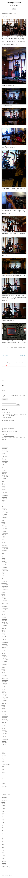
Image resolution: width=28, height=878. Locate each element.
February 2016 (4, 472)
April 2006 (3, 653)
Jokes (3, 756)
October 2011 (4, 550)
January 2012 (4, 545)
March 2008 (4, 617)
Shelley (3, 811)
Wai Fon (3, 803)
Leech (3, 820)
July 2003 (3, 705)
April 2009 (3, 597)
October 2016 (4, 462)
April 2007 (3, 634)
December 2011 (5, 547)
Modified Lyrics (4, 759)
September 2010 (5, 570)
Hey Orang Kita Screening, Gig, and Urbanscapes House (12, 418)
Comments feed (5, 784)
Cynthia (3, 808)
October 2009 (4, 587)
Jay (2, 828)
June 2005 (3, 669)
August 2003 (4, 703)
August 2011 (4, 553)
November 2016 (5, 461)
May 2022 (3, 453)
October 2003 (4, 700)
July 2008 (3, 611)
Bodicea (3, 805)
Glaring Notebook (14, 3)
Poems (3, 766)
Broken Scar (4, 864)
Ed (2, 833)
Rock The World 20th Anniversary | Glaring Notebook (12, 433)
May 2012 (3, 539)
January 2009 (4, 601)
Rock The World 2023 (6, 412)
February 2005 (4, 675)
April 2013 (3, 525)
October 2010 (4, 569)
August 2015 (4, 481)
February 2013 (4, 526)
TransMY (3, 856)
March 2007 (4, 636)
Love (2, 758)
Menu (14, 8)
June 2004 (3, 687)
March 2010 (4, 580)
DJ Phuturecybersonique (6, 867)
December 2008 (5, 603)
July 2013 (3, 520)
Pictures (15, 347)
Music (12, 347)
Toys (2, 770)
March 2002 (4, 730)
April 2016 (3, 469)
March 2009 (4, 598)
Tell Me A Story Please (6, 794)
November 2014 (5, 495)
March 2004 (4, 692)
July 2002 (3, 723)
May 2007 (3, 633)
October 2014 (4, 497)
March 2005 (4, 673)
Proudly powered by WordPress (7, 875)
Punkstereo (4, 861)
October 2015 (4, 478)
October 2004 (4, 681)
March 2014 (4, 508)
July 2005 (3, 667)
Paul (2, 839)
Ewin (2, 841)
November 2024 (5, 447)
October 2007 (4, 625)
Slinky (3, 852)
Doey (3, 824)
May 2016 (3, 467)
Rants (3, 769)
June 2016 (3, 465)
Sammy (3, 809)
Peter (3, 849)
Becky (3, 819)
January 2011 (4, 564)
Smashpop (4, 858)
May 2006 (3, 652)
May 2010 (3, 576)
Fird (2, 836)
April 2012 (3, 540)
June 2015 (3, 484)
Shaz (2, 845)
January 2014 (4, 511)
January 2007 (4, 639)
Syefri (3, 850)
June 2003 (3, 706)
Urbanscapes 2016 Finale (6, 417)
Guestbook (4, 755)
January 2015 (4, 492)
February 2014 (4, 509)
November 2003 (5, 698)
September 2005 (5, 664)
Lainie (3, 822)
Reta (2, 825)
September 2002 (5, 720)
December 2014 (5, 494)
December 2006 (5, 641)
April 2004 (3, 691)
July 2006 (3, 648)
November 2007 (5, 623)
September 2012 (5, 533)
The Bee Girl (23, 355)
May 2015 (3, 486)
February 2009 (4, 600)
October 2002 (4, 719)
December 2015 (5, 475)
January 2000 (4, 742)
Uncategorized (4, 774)
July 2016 (3, 464)
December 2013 (5, 512)
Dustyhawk (4, 860)
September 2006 (5, 645)
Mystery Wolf (4, 799)
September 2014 (5, 498)
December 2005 (5, 659)
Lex (2, 827)
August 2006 (4, 647)
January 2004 (4, 695)
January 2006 (4, 658)
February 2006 (4, 656)
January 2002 (4, 733)
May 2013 (3, 523)
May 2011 (3, 558)
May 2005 (3, 670)
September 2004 (5, 683)
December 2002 (5, 716)
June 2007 (3, 631)
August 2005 (4, 666)
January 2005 (4, 677)
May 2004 (3, 689)
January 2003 (4, 714)
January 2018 (4, 456)
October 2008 (4, 606)
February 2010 (4, 581)
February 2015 (4, 490)
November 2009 (5, 586)
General (3, 753)
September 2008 (5, 608)
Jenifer (3, 817)
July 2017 (3, 458)
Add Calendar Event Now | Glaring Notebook (10, 429)
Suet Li (3, 813)
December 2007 (5, 622)
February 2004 (4, 694)
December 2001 (5, 734)
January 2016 (4, 473)
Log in (3, 781)
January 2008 (4, 620)
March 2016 (4, 470)
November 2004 (5, 680)
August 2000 (4, 741)
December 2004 (5, 678)
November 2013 (5, 514)
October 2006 (4, 644)
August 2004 (4, 684)
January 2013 (4, 528)
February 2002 (4, 731)
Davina (3, 816)
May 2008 (3, 614)
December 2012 (5, 530)
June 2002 (3, 725)
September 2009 (5, 589)
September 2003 (5, 702)
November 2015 (5, 476)
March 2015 (4, 489)
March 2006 (4, 655)
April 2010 (3, 578)
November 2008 (5, 605)
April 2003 (3, 709)
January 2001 (4, 736)
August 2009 (4, 591)
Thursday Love (4, 795)
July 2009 (3, 592)
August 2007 (4, 628)
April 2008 (3, 616)
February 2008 (4, 619)
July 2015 (3, 483)
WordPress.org (4, 786)
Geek (3, 752)
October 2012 (4, 531)
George (3, 853)
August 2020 (4, 454)
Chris (3, 844)
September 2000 (5, 739)
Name (3, 380)
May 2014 (3, 504)
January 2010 (4, 583)
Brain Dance (4, 863)
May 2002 (3, 727)
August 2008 (4, 609)
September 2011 (5, 551)
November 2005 (5, 661)
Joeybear (3, 802)
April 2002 (3, 728)
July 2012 (3, 536)
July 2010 (3, 573)
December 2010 (5, 565)
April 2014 (3, 506)
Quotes (3, 767)
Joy (2, 830)
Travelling (3, 772)
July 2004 (3, 686)
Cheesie (3, 806)
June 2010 (3, 575)
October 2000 (4, 738)
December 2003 (5, 697)
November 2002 (5, 717)
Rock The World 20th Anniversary (8, 420)
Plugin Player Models (6, 764)
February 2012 (4, 544)
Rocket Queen (4, 797)
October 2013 (4, 515)
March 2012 (4, 542)
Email (3, 385)
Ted (2, 838)
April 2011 (3, 559)
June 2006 (3, 650)
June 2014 (3, 503)
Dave (3, 847)
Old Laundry (5, 355)
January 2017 (4, 459)
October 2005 (4, 662)
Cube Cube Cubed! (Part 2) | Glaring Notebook (10, 437)
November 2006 (5, 642)
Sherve (3, 814)
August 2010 (4, 572)
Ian (2, 835)
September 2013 (5, 517)
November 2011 (5, 548)
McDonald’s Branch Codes (9, 428)
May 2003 (3, 708)
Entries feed (4, 783)
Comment (4, 365)
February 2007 (4, 637)
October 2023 (4, 450)
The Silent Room (5, 866)
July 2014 (3, 501)
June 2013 (3, 522)
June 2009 (3, 594)
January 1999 (4, 744)
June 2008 (3, 612)
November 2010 (5, 567)
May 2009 (3, 595)
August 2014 (4, 500)
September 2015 (5, 479)
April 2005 (3, 672)
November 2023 (5, 448)
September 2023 (5, 451)
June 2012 (3, 537)
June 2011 (3, 556)
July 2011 (3, 555)
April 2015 (3, 487)
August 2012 (4, 534)
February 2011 (4, 562)
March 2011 (4, 561)
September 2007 (5, 626)
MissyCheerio (4, 800)
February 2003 (4, 713)
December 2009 (5, 584)
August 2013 (4, 519)
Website (3, 390)
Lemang (3, 855)
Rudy (3, 842)
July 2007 (3, 630)
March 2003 (4, 711)
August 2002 (4, 722)
